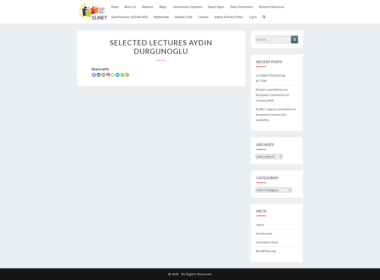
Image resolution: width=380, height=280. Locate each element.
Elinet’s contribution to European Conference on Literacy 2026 (272, 95)
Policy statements (241, 7)
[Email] (103, 75)
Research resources (271, 7)
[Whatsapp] (122, 75)
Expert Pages (216, 7)
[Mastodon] (94, 75)
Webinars (147, 7)
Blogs (162, 7)
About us (130, 7)
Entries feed (264, 233)
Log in (260, 225)
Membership (161, 17)
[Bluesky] (118, 75)
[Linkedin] (99, 75)
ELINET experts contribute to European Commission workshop (276, 114)
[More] (127, 75)
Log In (253, 17)
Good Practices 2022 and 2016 (129, 17)
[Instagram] (108, 75)
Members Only (183, 17)
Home (115, 7)
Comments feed (266, 242)
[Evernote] (113, 75)
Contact (203, 17)
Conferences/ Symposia (187, 7)
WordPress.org (266, 251)
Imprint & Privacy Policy (228, 17)
